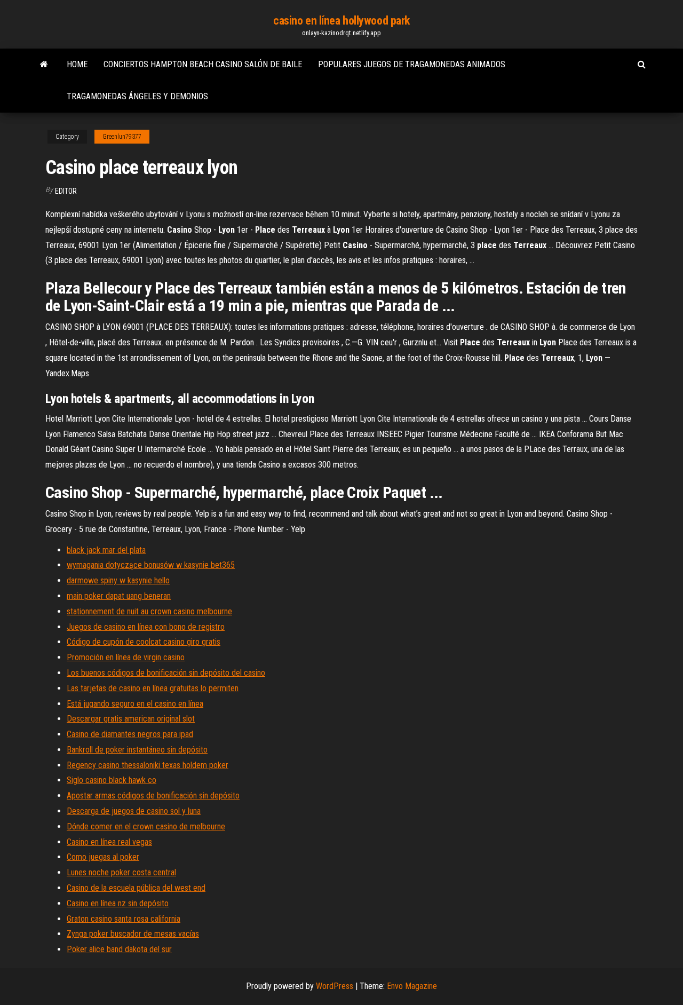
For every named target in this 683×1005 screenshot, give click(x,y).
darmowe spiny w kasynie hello (118, 580)
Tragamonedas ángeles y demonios (137, 96)
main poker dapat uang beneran (119, 596)
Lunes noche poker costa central (121, 872)
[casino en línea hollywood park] (44, 65)
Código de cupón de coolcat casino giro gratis (143, 642)
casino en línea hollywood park (341, 20)
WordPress (334, 986)
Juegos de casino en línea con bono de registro (146, 627)
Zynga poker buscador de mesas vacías (133, 934)
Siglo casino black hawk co (111, 780)
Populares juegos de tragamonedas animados (411, 64)
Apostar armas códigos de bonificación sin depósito (153, 795)
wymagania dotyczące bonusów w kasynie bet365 (151, 565)
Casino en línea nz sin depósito (118, 903)
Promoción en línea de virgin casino (126, 657)
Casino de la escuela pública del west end (136, 888)
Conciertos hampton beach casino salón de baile (203, 64)
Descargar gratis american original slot (131, 719)
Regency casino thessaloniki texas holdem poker (147, 765)
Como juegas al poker (103, 857)
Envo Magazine (412, 986)
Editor (66, 191)
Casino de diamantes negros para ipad (130, 734)
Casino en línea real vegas (109, 842)
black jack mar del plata (106, 550)
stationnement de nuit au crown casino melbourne (149, 611)
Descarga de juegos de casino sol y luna (134, 811)
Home (77, 64)
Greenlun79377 (121, 136)
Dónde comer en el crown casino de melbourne (146, 826)
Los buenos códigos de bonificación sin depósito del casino (166, 673)
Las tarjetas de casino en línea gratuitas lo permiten (153, 688)
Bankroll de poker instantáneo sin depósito (137, 750)
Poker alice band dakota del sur (119, 949)
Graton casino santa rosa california (123, 919)
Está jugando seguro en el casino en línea (135, 704)
